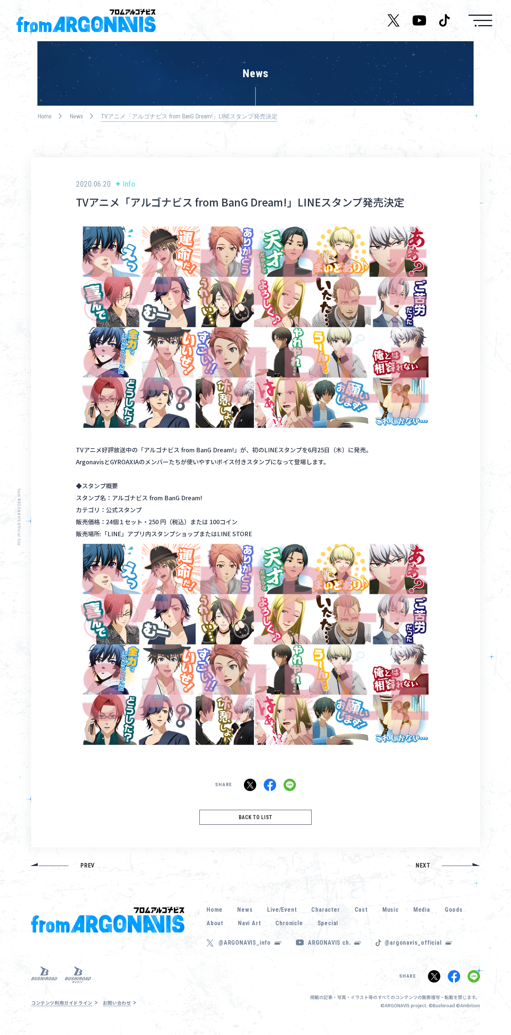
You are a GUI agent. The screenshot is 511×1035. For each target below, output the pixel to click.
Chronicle (289, 923)
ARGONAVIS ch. (329, 942)
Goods (454, 909)
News (76, 116)
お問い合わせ (117, 1002)
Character (325, 909)
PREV (87, 865)
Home (44, 116)
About (214, 923)
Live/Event (282, 909)
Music (390, 909)
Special (328, 923)
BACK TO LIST (255, 817)
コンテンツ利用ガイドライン (61, 1002)
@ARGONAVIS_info (244, 942)
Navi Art (249, 923)
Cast (361, 909)
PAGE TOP (493, 1009)
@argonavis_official (413, 942)
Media (421, 909)
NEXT (423, 865)
